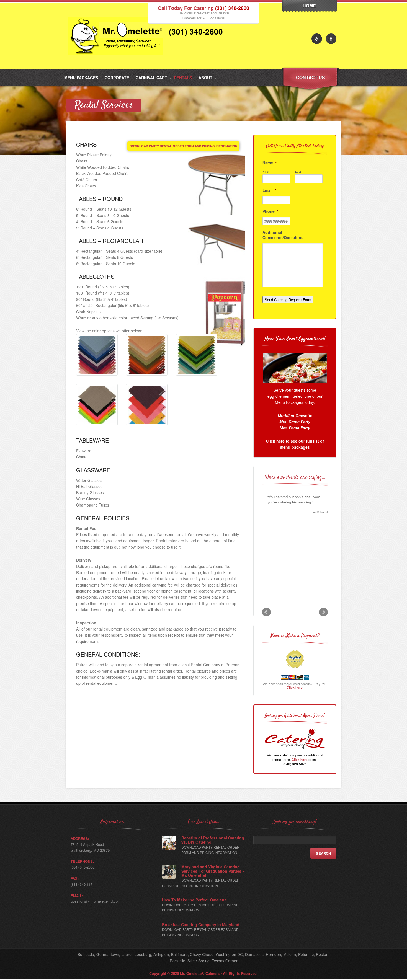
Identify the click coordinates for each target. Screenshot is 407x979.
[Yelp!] (316, 39)
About (205, 77)
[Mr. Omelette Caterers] (117, 67)
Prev (266, 612)
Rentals (183, 77)
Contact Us (310, 77)
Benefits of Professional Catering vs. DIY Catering (212, 840)
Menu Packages (81, 77)
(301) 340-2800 (232, 8)
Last (298, 171)
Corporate (117, 77)
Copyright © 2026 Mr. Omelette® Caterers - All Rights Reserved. (203, 973)
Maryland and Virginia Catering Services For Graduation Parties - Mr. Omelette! (212, 871)
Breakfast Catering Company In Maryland (200, 925)
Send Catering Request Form (288, 299)
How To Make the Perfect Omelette (194, 900)
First (266, 171)
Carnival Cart (151, 77)
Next (323, 612)
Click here (295, 687)
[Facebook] (331, 39)
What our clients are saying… (295, 477)
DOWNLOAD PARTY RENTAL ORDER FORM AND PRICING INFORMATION (183, 146)
